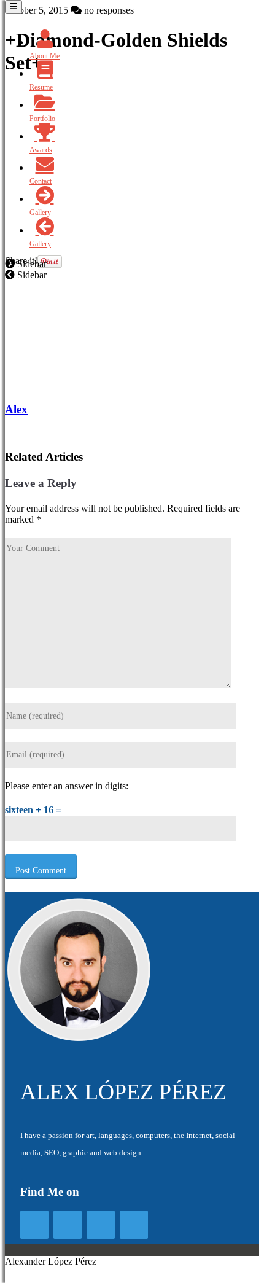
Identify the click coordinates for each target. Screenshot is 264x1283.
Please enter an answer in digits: (66, 786)
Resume (41, 87)
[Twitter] (67, 1225)
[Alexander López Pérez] (78, 1039)
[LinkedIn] (101, 1225)
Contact (40, 181)
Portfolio (42, 118)
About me (44, 56)
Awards (40, 150)
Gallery (40, 212)
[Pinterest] (134, 1225)
